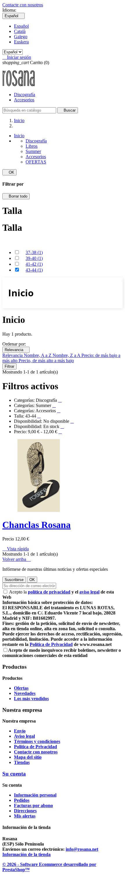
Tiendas (22, 762)
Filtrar (9, 366)
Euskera (21, 41)
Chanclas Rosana (36, 524)
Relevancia (16, 350)
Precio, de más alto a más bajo (46, 360)
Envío (20, 730)
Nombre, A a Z (38, 355)
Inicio (19, 135)
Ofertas (21, 688)
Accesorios (24, 99)
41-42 (34, 264)
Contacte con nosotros (22, 4)
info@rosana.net (82, 849)
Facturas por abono (33, 805)
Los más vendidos (31, 698)
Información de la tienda (26, 854)
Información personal (35, 795)
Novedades (24, 693)
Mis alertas (24, 815)
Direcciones (25, 810)
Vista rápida (15, 548)
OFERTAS (36, 161)
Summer (33, 151)
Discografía (24, 94)
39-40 (34, 258)
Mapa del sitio (28, 757)
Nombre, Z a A (67, 355)
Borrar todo (16, 196)
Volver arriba (16, 559)
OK (9, 172)
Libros (32, 146)
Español (21, 26)
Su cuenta (14, 774)
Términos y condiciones (37, 741)
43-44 (34, 269)
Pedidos (21, 800)
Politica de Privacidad (35, 746)
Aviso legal (24, 736)
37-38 (34, 252)
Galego (20, 36)
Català (20, 31)
